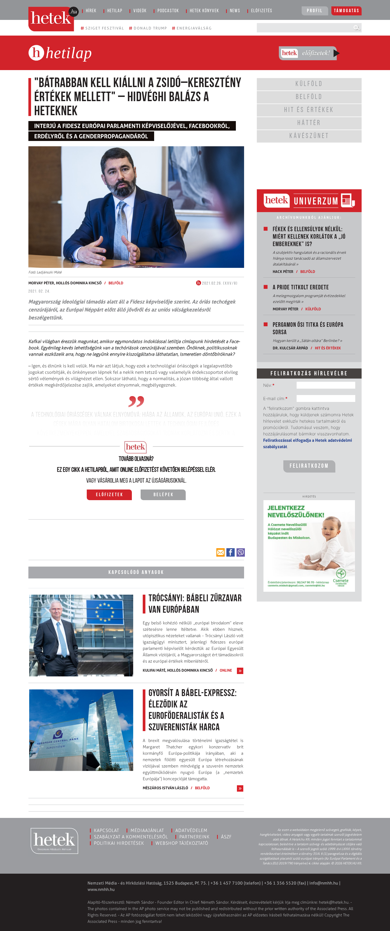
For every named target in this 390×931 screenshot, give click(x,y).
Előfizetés (261, 11)
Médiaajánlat (147, 830)
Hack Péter (283, 271)
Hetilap (115, 11)
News (235, 11)
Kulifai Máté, (155, 670)
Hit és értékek (328, 348)
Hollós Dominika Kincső (79, 283)
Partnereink (194, 836)
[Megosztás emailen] (220, 552)
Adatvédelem (191, 830)
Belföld (116, 283)
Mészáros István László (165, 788)
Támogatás (347, 11)
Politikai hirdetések (119, 843)
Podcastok (168, 11)
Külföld (313, 309)
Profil (315, 11)
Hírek (91, 11)
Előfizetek (109, 495)
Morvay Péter (285, 309)
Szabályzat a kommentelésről (131, 836)
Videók (140, 11)
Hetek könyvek (204, 11)
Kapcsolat (106, 830)
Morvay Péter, (42, 283)
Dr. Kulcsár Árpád (290, 348)
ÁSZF (226, 836)
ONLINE (226, 670)
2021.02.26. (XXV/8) (219, 283)
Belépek (164, 495)
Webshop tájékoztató (181, 843)
